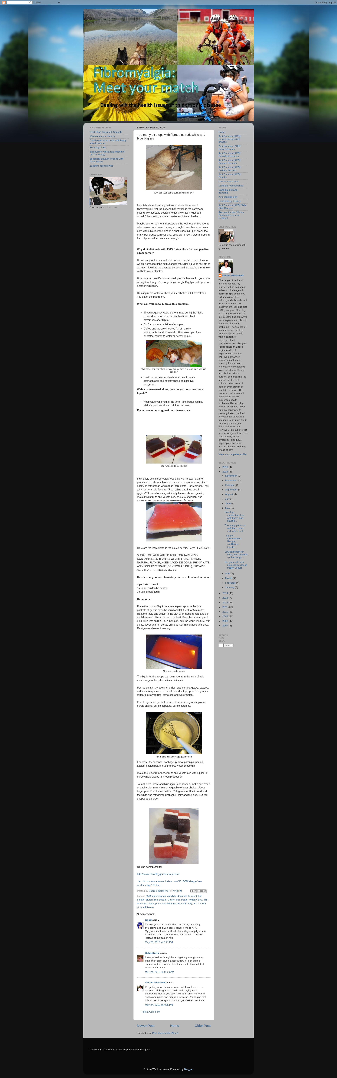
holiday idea (195, 899)
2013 (225, 598)
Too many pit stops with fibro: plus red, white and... (235, 528)
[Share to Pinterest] (205, 891)
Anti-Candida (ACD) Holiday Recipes (229, 169)
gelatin (140, 899)
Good (148, 920)
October (230, 485)
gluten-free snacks (156, 899)
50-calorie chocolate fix (102, 136)
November (231, 480)
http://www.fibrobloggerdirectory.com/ (158, 874)
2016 (225, 467)
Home (174, 1026)
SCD (196, 903)
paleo (151, 903)
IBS (205, 899)
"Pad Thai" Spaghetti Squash (106, 132)
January (230, 587)
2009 (225, 616)
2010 (225, 611)
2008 (225, 621)
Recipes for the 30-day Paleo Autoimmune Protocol (231, 215)
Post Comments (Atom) (165, 1033)
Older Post (203, 1026)
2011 (225, 607)
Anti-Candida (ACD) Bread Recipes (229, 147)
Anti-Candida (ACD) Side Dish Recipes (232, 207)
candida (171, 896)
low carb (141, 903)
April (228, 573)
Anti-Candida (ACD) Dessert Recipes (229, 161)
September (231, 489)
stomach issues (145, 907)
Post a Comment (150, 1011)
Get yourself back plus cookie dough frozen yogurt (235, 565)
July (227, 499)
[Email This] (191, 891)
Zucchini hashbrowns (101, 165)
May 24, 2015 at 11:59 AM (159, 972)
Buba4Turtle (152, 953)
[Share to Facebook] (201, 891)
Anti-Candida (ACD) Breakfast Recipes (229, 154)
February (230, 583)
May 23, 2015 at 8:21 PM (159, 942)
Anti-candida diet (228, 197)
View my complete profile (232, 454)
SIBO (203, 903)
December (231, 475)
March (229, 578)
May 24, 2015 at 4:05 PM (159, 1005)
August (229, 494)
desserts (182, 896)
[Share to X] (198, 891)
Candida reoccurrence (231, 185)
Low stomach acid (229, 181)
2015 (225, 471)
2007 (225, 625)
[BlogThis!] (195, 891)
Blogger (188, 1069)
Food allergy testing (229, 201)
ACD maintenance (156, 896)
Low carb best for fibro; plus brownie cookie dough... (235, 554)
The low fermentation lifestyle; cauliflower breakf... (232, 541)
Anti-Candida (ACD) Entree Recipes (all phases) (229, 139)
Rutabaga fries (98, 147)
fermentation (195, 896)
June (228, 503)
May (228, 508)
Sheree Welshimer (155, 982)
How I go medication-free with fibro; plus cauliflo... (234, 516)
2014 (225, 593)
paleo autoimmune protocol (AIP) (173, 903)
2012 (225, 602)
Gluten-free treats (177, 899)
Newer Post (145, 1026)
